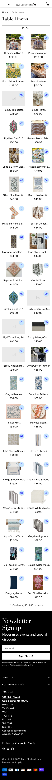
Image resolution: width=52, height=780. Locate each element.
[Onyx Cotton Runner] (38, 354)
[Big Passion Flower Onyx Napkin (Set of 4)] (13, 553)
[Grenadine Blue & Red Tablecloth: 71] (13, 41)
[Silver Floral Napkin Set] (13, 184)
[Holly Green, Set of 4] (38, 297)
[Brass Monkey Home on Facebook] (3, 749)
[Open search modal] (9, 4)
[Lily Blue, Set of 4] (13, 297)
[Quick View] (21, 37)
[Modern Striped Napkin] (38, 440)
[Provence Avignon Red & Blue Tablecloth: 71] (38, 41)
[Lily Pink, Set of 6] (13, 127)
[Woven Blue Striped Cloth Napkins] (38, 468)
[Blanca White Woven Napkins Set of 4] (38, 497)
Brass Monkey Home (31, 759)
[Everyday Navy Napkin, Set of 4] (13, 582)
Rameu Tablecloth (14, 109)
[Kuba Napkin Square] (13, 440)
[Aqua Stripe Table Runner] (13, 525)
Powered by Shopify (12, 762)
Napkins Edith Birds (14, 280)
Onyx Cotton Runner (38, 365)
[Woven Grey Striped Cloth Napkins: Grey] (13, 497)
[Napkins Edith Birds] (13, 269)
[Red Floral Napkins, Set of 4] (38, 582)
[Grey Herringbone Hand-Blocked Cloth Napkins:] (38, 525)
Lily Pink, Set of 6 (13, 138)
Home (5, 12)
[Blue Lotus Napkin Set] (38, 184)
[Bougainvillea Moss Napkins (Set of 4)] (38, 553)
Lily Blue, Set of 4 (13, 308)
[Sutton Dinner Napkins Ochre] (38, 212)
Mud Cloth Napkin (38, 252)
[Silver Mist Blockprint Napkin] (13, 411)
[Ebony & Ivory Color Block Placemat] (38, 326)
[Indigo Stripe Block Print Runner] (13, 468)
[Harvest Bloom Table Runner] (38, 127)
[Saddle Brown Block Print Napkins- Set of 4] (13, 155)
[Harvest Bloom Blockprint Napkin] (38, 411)
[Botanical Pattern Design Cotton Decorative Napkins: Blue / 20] (38, 383)
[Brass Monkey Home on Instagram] (12, 749)
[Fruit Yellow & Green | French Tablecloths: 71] (13, 70)
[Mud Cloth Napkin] (38, 241)
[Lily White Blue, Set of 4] (13, 326)
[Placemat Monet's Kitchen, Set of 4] (38, 155)
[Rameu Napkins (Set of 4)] (13, 354)
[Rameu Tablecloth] (13, 98)
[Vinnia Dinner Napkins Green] (38, 269)
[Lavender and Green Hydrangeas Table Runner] (13, 241)
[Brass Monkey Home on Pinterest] (8, 749)
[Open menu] (4, 4)
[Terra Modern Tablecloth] (38, 70)
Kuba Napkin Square (13, 451)
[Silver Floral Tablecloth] (38, 98)
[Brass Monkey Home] (26, 4)
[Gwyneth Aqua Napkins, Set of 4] (13, 383)
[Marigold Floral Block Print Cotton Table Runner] (13, 212)
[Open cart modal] (47, 4)
